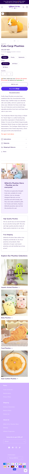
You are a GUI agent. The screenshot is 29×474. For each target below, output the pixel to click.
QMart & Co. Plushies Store (11, 424)
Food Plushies (6, 348)
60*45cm (5, 67)
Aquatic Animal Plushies (9, 287)
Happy (5, 57)
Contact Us (6, 414)
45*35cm (14, 63)
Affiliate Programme (9, 431)
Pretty (13, 57)
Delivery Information (9, 407)
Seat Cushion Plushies (8, 379)
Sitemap (5, 427)
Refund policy (7, 393)
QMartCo (16, 472)
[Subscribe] (24, 441)
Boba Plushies (6, 318)
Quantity (3, 70)
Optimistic (22, 57)
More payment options (14, 92)
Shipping (9, 51)
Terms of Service (8, 389)
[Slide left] (11, 41)
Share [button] (4, 151)
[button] (2, 7)
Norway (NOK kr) (13, 458)
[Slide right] (18, 41)
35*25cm (5, 63)
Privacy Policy (7, 397)
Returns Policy (7, 410)
